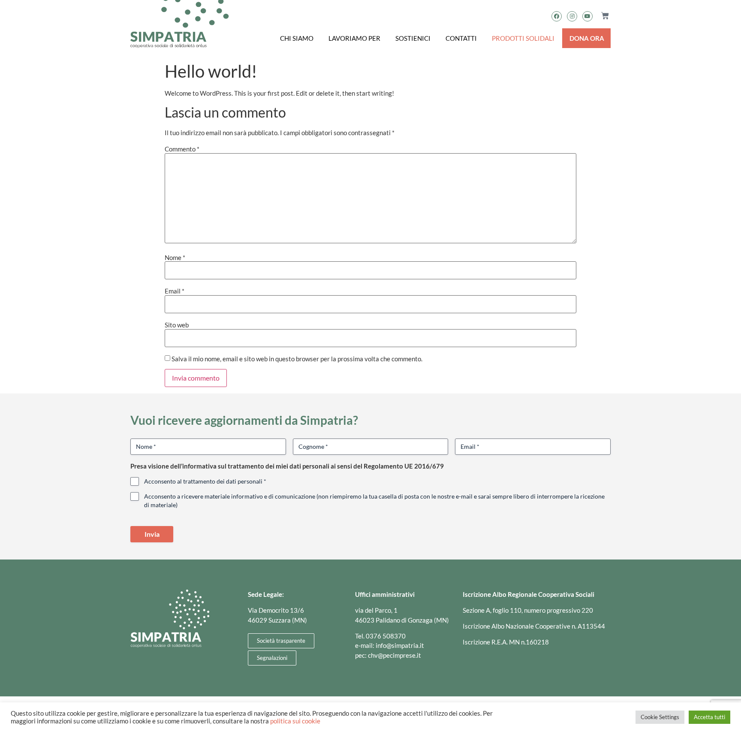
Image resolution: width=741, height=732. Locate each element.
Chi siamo (296, 38)
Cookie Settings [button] (660, 717)
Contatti (461, 38)
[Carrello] (602, 15)
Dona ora (586, 38)
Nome (175, 257)
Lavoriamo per (354, 38)
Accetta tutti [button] (709, 717)
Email (174, 291)
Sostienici (413, 38)
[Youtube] (587, 16)
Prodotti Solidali (523, 38)
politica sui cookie (295, 721)
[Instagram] (572, 16)
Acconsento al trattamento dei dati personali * (205, 481)
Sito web (177, 325)
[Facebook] (556, 16)
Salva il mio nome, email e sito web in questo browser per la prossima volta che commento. (297, 359)
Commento (182, 149)
